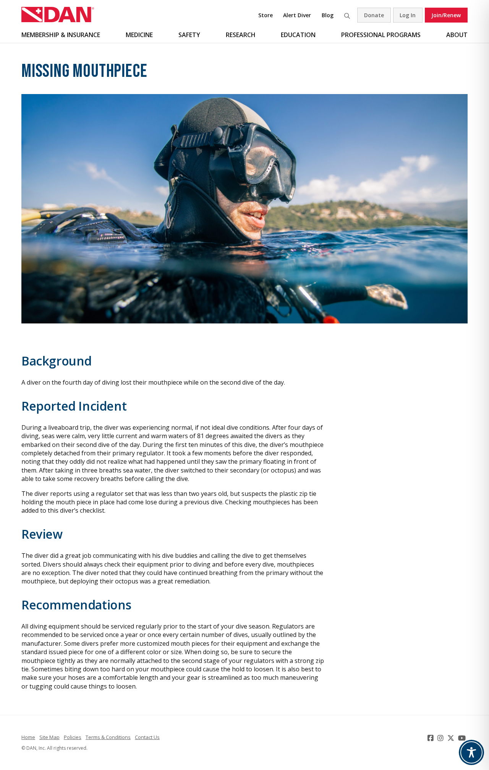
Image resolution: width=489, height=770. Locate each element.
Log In (408, 15)
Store (265, 15)
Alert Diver (297, 15)
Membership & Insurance (60, 35)
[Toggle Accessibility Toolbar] (471, 752)
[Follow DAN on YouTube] (463, 737)
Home (28, 737)
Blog (328, 15)
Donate (374, 15)
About (457, 35)
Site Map (49, 737)
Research (241, 35)
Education (298, 35)
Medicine (139, 35)
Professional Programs (381, 35)
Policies (72, 737)
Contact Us (147, 737)
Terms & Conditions (108, 737)
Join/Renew (446, 15)
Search (347, 15)
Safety (189, 35)
